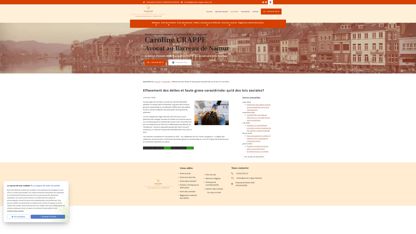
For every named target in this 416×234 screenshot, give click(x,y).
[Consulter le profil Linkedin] (266, 2)
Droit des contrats (229, 23)
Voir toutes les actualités (254, 157)
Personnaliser (19, 217)
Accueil (209, 12)
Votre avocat (185, 173)
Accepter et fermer (49, 217)
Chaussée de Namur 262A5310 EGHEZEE (162, 2)
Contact (255, 12)
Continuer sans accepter (15, 211)
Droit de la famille (168, 23)
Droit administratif (184, 23)
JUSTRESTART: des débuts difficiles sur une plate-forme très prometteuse (258, 117)
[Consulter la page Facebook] (263, 2)
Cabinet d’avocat (221, 12)
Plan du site (211, 174)
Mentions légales (213, 178)
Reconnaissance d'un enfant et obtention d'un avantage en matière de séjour (258, 138)
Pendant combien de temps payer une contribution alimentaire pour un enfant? (258, 149)
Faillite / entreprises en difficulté (207, 23)
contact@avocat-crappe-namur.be (198, 2)
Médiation (156, 23)
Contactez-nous (181, 62)
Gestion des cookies (214, 189)
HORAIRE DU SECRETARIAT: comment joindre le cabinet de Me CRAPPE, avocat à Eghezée (259, 128)
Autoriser (167, 148)
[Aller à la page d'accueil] (148, 11)
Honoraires (245, 12)
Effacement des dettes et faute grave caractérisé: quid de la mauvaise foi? (259, 107)
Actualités (234, 12)
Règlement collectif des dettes (251, 23)
